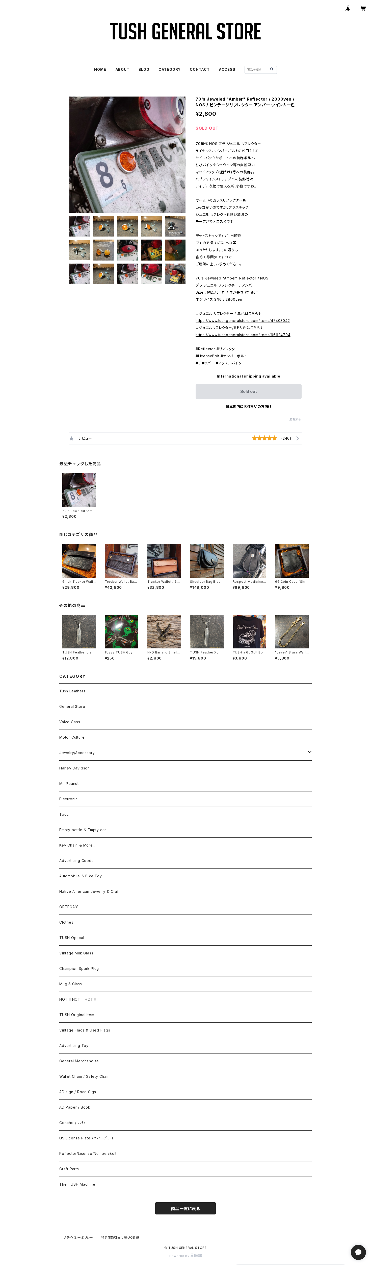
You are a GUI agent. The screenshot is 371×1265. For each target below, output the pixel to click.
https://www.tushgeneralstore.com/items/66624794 (243, 335)
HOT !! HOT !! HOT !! (77, 999)
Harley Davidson (74, 768)
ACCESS (227, 69)
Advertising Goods (76, 860)
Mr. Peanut (69, 783)
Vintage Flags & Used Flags (84, 1030)
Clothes (66, 922)
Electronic (68, 799)
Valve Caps (69, 722)
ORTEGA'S (68, 907)
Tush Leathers (72, 691)
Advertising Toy (74, 1045)
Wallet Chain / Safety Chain (84, 1076)
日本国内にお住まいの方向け (248, 406)
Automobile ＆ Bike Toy (80, 876)
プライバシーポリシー (78, 1237)
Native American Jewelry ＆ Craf (89, 891)
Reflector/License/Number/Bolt (88, 1153)
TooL (64, 814)
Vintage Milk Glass (76, 953)
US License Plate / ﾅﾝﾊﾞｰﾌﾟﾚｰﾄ (86, 1138)
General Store (72, 706)
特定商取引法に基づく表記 (120, 1237)
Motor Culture (72, 737)
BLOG (144, 69)
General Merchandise (79, 1061)
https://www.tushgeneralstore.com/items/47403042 (243, 320)
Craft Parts (69, 1169)
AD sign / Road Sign (77, 1092)
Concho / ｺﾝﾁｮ (72, 1122)
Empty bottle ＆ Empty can (83, 830)
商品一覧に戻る (185, 1208)
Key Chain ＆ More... (77, 845)
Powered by (180, 1256)
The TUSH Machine (77, 1184)
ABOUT (122, 69)
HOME (100, 69)
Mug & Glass (70, 984)
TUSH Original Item (76, 1015)
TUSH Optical (71, 937)
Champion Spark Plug (79, 968)
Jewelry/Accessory (77, 753)
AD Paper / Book (74, 1107)
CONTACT (200, 69)
